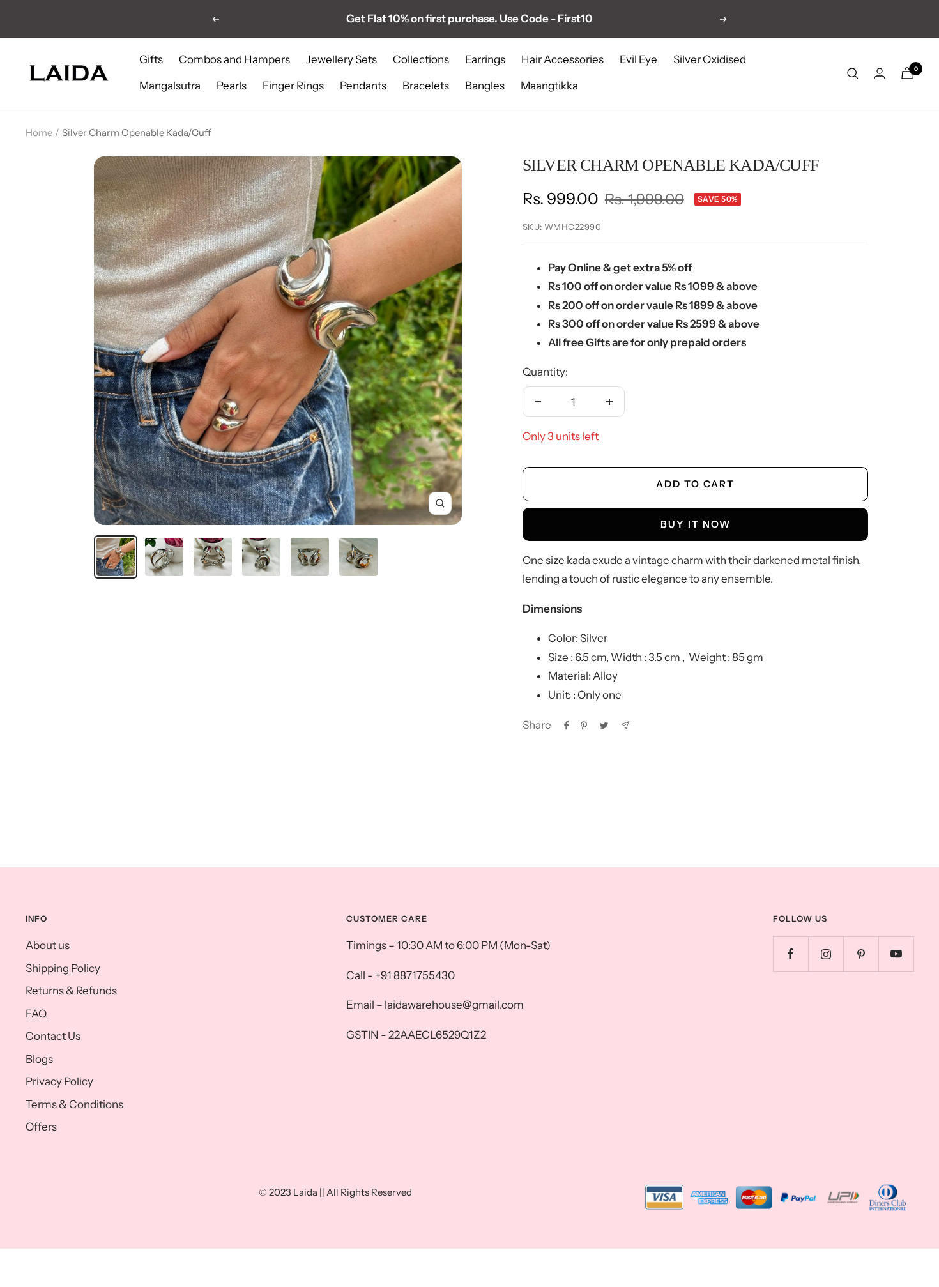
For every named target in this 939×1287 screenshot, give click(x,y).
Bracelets (425, 86)
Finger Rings (293, 86)
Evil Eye (638, 59)
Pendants (363, 86)
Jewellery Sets (341, 59)
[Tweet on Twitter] (604, 725)
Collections (421, 59)
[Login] (879, 73)
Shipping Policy (63, 968)
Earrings (485, 59)
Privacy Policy (59, 1081)
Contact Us (53, 1036)
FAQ (36, 1013)
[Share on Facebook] (566, 725)
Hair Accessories (562, 59)
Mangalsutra (170, 86)
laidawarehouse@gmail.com (454, 1004)
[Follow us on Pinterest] (860, 953)
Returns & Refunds (71, 990)
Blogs (39, 1059)
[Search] (853, 73)
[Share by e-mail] (625, 725)
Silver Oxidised (709, 59)
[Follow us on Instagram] (825, 953)
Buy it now (695, 524)
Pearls (232, 86)
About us (48, 945)
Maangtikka (549, 86)
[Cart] (907, 73)
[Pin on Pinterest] (584, 725)
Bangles (485, 86)
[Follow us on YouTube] (895, 953)
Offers (41, 1126)
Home (39, 132)
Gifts (151, 59)
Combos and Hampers (234, 59)
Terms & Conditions (74, 1104)
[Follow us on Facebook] (790, 953)
